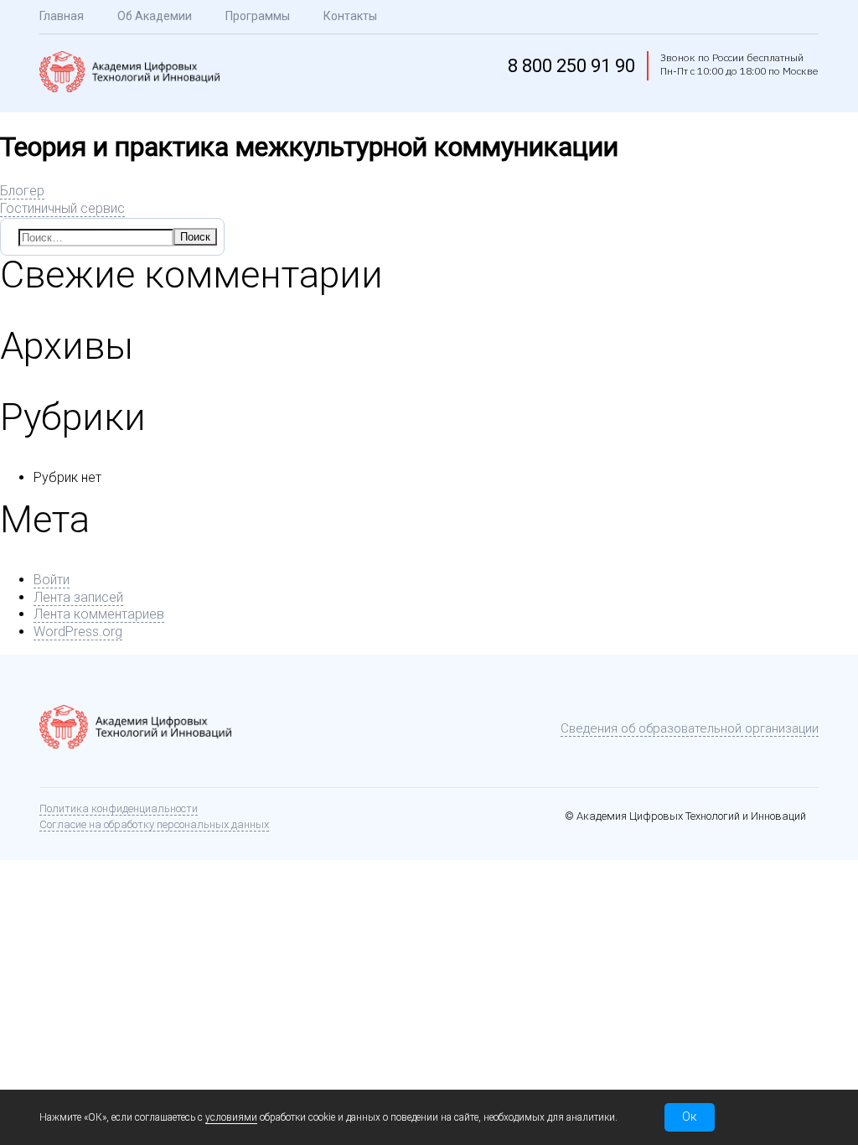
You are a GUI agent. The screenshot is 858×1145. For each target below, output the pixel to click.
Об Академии (154, 16)
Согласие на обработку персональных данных (154, 824)
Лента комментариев (99, 614)
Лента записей (78, 597)
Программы (257, 16)
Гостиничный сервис (62, 208)
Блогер (22, 191)
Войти (52, 580)
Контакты (350, 16)
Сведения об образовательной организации (690, 728)
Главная (61, 16)
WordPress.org (78, 632)
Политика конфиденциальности (118, 808)
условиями (231, 1117)
